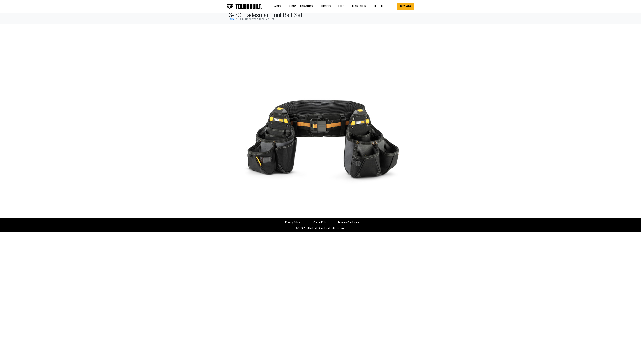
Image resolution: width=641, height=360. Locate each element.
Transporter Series (332, 6)
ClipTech (378, 6)
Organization (358, 6)
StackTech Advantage (301, 6)
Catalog (277, 6)
